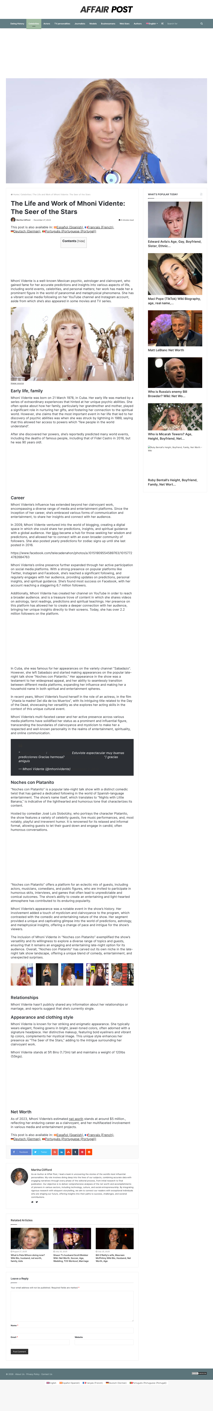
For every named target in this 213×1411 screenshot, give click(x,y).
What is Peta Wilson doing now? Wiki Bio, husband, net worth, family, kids (28, 1258)
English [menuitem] (52, 1383)
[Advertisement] (106, 53)
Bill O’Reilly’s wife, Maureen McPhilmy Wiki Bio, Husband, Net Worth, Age (113, 1258)
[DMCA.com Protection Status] (199, 1374)
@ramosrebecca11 (33, 753)
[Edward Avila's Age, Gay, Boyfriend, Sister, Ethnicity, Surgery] (175, 220)
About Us (19, 1374)
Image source (17, 383)
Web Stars (124, 23)
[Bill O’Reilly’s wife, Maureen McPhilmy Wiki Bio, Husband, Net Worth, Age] (115, 1238)
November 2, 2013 (85, 769)
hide (81, 241)
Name (14, 1325)
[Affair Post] (106, 9)
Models (93, 23)
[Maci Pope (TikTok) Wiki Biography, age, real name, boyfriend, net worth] (175, 274)
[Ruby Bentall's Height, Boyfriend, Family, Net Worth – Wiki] (175, 461)
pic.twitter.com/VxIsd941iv (84, 757)
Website (79, 1337)
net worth (76, 1119)
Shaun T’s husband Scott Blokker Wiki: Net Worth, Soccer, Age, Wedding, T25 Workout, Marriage (71, 1258)
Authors (138, 23)
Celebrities (34, 23)
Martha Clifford (23, 220)
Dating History (17, 23)
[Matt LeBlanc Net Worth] (175, 328)
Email (14, 1337)
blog (55, 533)
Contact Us (46, 1374)
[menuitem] (152, 23)
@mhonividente (59, 753)
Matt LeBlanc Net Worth (166, 350)
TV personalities (62, 23)
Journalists (80, 23)
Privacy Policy (32, 1374)
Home (16, 194)
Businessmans (108, 23)
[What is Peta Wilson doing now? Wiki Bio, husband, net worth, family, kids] (30, 1238)
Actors (47, 23)
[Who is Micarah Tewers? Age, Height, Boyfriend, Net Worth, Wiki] (175, 416)
